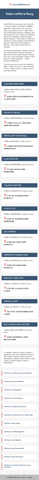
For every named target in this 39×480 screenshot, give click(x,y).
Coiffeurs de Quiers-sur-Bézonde (18, 415)
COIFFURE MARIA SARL (14, 84)
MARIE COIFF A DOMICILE (15, 136)
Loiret (22, 28)
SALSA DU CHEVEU (12, 112)
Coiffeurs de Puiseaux (13, 398)
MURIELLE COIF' (11, 301)
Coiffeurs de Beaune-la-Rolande (18, 373)
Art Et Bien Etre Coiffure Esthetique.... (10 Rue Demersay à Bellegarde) (19, 59)
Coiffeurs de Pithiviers (13, 457)
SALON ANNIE (10, 232)
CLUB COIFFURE (11, 159)
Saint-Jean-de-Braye (10, 71)
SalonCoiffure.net (9, 24)
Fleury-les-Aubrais (22, 69)
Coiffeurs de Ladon (12, 423)
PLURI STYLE (9, 208)
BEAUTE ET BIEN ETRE (13, 278)
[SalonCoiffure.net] (19, 4)
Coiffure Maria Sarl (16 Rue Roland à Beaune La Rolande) (18, 32)
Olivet (30, 69)
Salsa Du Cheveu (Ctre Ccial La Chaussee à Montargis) (19, 34)
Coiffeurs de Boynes (12, 390)
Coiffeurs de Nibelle (12, 440)
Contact (29, 477)
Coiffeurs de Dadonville (14, 448)
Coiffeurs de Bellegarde (14, 432)
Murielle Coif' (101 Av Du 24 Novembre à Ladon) (19, 56)
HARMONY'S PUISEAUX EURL (16, 255)
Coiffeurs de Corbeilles (14, 381)
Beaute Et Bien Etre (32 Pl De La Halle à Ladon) (18, 54)
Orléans (12, 69)
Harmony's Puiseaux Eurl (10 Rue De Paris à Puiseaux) (19, 51)
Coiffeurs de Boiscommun (15, 406)
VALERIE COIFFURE (12, 185)
